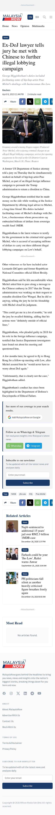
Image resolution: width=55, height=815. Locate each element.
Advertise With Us (11, 715)
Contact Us (7, 721)
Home (5, 26)
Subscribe (28, 482)
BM (37, 17)
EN (30, 17)
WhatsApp (16, 445)
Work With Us (9, 727)
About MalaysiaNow (12, 709)
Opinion (25, 26)
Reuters (6, 90)
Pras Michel (40, 494)
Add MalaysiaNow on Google (26, 417)
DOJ (30, 494)
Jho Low (23, 494)
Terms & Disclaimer (12, 742)
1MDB (13, 494)
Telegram (35, 445)
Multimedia (38, 26)
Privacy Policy (9, 748)
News (15, 26)
